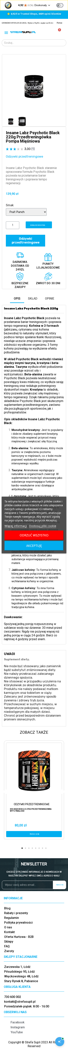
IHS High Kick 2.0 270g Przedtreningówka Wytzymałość (31, 810)
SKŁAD (32, 298)
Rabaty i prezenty (16, 913)
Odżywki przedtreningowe (24, 156)
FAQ (7, 946)
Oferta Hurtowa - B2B (19, 937)
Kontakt (9, 932)
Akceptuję (34, 546)
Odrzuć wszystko (34, 535)
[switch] (59, 5)
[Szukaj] (62, 43)
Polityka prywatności (18, 922)
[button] (9, 86)
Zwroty (9, 951)
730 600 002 (12, 997)
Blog (7, 908)
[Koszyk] (58, 32)
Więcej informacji (16, 526)
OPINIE (49, 298)
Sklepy (8, 941)
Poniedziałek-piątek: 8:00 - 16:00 (26, 1006)
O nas (8, 927)
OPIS (17, 298)
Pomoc (59, 23)
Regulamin (11, 918)
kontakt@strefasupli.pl (20, 1001)
